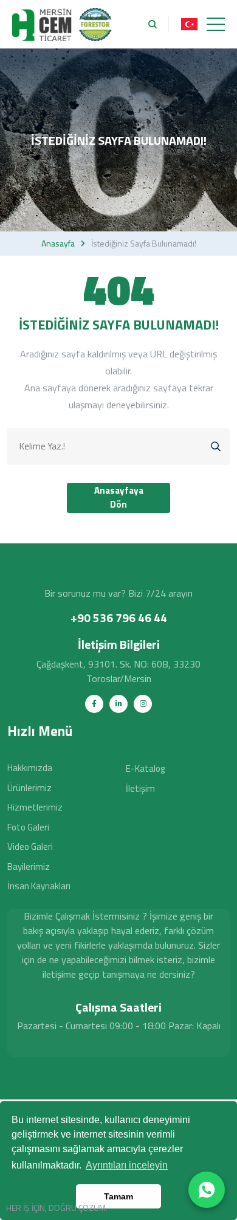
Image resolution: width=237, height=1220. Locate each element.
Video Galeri (30, 847)
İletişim (140, 788)
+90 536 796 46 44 (118, 617)
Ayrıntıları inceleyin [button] (127, 1165)
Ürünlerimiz (29, 788)
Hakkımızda (29, 768)
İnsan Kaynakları (38, 886)
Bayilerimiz (28, 867)
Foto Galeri (28, 827)
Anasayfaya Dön (118, 497)
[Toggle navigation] (216, 24)
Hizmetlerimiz (35, 807)
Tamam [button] (118, 1196)
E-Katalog (145, 768)
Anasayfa (58, 243)
